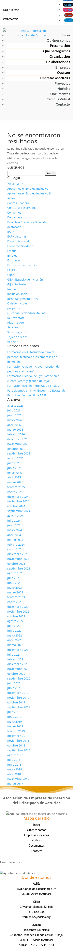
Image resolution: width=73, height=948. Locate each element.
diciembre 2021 (17, 650)
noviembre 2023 (18, 559)
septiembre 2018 (18, 750)
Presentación (60, 45)
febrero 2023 (16, 597)
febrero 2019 (16, 731)
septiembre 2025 (18, 453)
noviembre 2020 (18, 669)
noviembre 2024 (18, 501)
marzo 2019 (15, 726)
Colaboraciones (58, 62)
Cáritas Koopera (18, 203)
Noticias (63, 88)
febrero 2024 (16, 544)
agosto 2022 (15, 621)
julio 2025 (13, 463)
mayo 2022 (14, 635)
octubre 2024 (16, 506)
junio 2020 (14, 688)
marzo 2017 (15, 784)
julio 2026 (13, 410)
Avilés (11, 198)
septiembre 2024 (18, 511)
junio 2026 (14, 415)
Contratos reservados (21, 208)
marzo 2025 (15, 482)
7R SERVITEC (15, 184)
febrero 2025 (16, 487)
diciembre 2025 (17, 439)
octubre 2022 (16, 616)
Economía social (18, 241)
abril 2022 (14, 640)
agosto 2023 (15, 573)
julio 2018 (13, 760)
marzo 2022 (15, 645)
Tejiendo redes (17, 337)
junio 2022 (14, 630)
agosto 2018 (15, 755)
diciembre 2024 (17, 497)
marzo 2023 (15, 592)
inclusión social (17, 294)
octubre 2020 (16, 674)
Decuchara (14, 217)
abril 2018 (14, 774)
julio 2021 (13, 654)
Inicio (66, 35)
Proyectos (62, 83)
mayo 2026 (14, 420)
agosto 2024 (15, 516)
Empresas (62, 67)
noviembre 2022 (18, 611)
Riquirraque (15, 322)
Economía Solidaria (20, 246)
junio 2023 (14, 583)
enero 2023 (15, 602)
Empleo (12, 255)
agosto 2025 (15, 458)
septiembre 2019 (18, 707)
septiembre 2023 (18, 568)
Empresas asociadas (55, 78)
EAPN (11, 231)
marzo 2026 (15, 429)
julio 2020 (13, 683)
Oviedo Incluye (17, 303)
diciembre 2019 (17, 693)
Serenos (12, 327)
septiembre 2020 (18, 678)
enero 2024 (15, 549)
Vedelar (12, 342)
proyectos (13, 308)
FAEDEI (12, 270)
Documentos (60, 94)
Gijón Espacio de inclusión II (26, 279)
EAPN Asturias (17, 236)
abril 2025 (14, 477)
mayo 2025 (14, 473)
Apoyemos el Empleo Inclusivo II (29, 193)
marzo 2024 (15, 540)
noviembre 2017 (18, 779)
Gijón (10, 275)
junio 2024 (14, 525)
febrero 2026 (16, 434)
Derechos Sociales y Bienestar (27, 222)
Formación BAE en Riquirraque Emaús (33, 386)
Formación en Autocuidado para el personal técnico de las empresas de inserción (32, 357)
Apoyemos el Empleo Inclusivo (27, 188)
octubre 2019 (16, 702)
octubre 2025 (16, 449)
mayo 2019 (14, 721)
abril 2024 (14, 535)
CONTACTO (10, 19)
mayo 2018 (14, 769)
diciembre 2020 (17, 664)
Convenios (14, 212)
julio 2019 (13, 712)
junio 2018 (14, 764)
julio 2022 (13, 626)
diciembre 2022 (17, 607)
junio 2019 (14, 717)
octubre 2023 (16, 564)
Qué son (63, 72)
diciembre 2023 (17, 554)
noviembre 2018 (18, 740)
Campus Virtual (58, 99)
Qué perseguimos (56, 51)
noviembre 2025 (18, 444)
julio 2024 (13, 520)
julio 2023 (13, 578)
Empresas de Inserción (22, 265)
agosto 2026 (15, 405)
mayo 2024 (14, 530)
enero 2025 (15, 492)
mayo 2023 (14, 587)
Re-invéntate (16, 318)
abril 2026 (14, 425)
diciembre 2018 (17, 736)
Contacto (63, 104)
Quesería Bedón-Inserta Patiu (27, 313)
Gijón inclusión (17, 284)
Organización (59, 56)
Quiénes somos (58, 40)
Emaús (11, 251)
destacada (14, 227)
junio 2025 (14, 468)
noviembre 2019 (18, 697)
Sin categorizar (17, 332)
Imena (11, 289)
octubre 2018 (16, 745)
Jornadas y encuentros (22, 299)
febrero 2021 (16, 659)
